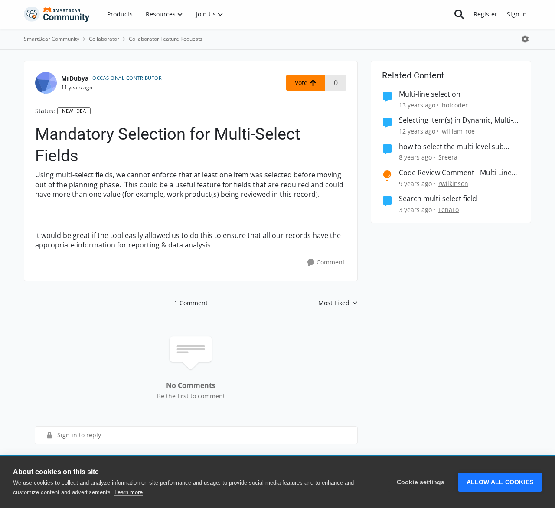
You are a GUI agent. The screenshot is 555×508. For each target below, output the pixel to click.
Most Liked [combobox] (338, 303)
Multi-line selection (429, 94)
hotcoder (455, 105)
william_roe (458, 131)
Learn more (128, 492)
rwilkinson (453, 183)
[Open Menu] (525, 39)
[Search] (459, 14)
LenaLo (448, 209)
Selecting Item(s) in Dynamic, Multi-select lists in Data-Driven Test (456, 120)
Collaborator (104, 38)
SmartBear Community (51, 38)
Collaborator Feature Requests (165, 38)
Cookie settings (421, 482)
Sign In (517, 14)
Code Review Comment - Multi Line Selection (455, 172)
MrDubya (74, 78)
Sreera (447, 157)
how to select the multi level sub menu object (451, 146)
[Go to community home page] (57, 14)
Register (485, 14)
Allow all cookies (500, 482)
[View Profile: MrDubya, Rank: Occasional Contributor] (46, 83)
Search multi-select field (438, 198)
